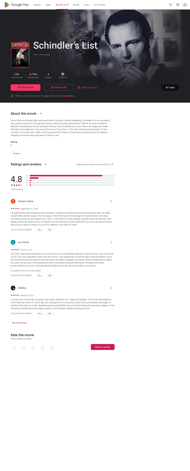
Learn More (68, 95)
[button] (39, 230)
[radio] (14, 347)
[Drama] (16, 153)
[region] (63, 75)
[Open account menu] (185, 4)
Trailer (170, 87)
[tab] (37, 4)
